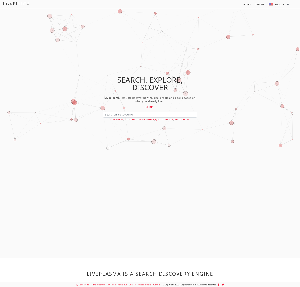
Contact (132, 284)
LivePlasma (16, 3)
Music (149, 107)
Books (148, 284)
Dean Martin (116, 119)
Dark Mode (83, 284)
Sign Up (259, 4)
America (150, 119)
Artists (141, 284)
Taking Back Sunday (134, 119)
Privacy (110, 284)
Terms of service (97, 284)
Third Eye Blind (182, 119)
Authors (156, 284)
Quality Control (164, 119)
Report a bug (121, 284)
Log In (247, 4)
